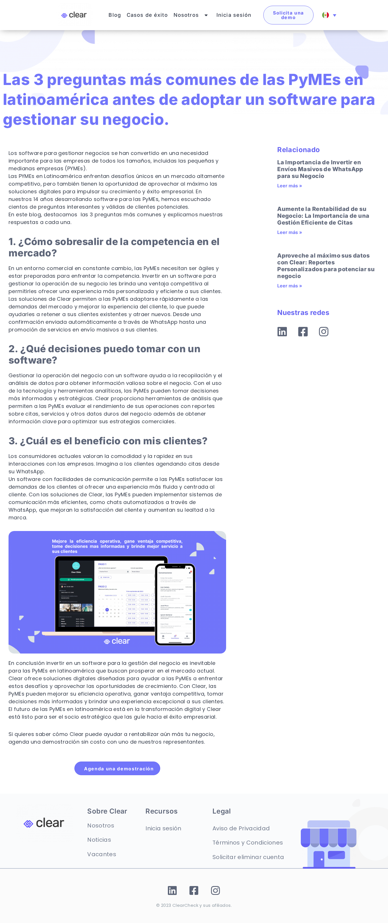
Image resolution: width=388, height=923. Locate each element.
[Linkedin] (282, 331)
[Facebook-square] (303, 331)
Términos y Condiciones (247, 843)
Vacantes (101, 854)
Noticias (99, 840)
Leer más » (289, 185)
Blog (115, 15)
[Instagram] (323, 331)
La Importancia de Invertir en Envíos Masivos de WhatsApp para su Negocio (320, 169)
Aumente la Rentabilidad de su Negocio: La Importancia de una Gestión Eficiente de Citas (323, 216)
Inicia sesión (234, 15)
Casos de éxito (147, 15)
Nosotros (186, 15)
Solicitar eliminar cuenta (248, 857)
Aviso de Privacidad (241, 828)
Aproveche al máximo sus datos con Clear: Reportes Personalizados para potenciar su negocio (326, 265)
